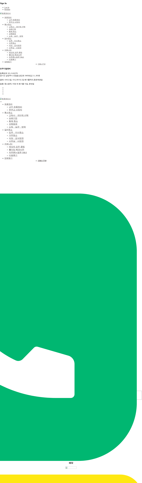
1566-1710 (41, 64)
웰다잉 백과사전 (15, 55)
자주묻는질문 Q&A (16, 57)
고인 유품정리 (14, 20)
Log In (6, 7)
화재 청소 (12, 31)
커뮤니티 (8, 50)
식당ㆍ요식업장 (15, 45)
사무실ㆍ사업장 (15, 48)
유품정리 (8, 17)
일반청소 (8, 38)
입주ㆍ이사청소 (15, 41)
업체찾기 (8, 62)
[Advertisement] (71, 184)
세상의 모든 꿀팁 (15, 52)
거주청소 (12, 43)
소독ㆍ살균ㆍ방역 (16, 36)
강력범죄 (12, 34)
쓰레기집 (12, 29)
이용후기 (12, 59)
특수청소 (8, 24)
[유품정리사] (5, 13)
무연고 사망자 (14, 22)
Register (7, 9)
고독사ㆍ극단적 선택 (17, 27)
